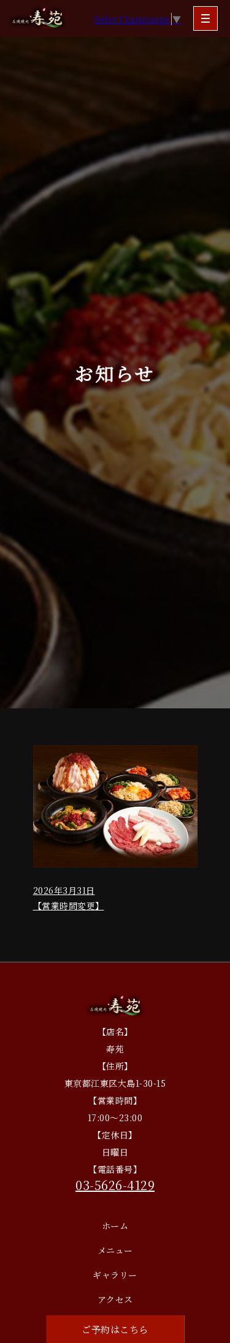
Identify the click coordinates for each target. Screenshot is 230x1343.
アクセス (115, 1299)
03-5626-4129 (115, 1185)
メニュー (115, 1250)
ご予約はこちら (115, 1329)
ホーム (115, 1226)
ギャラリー (115, 1275)
